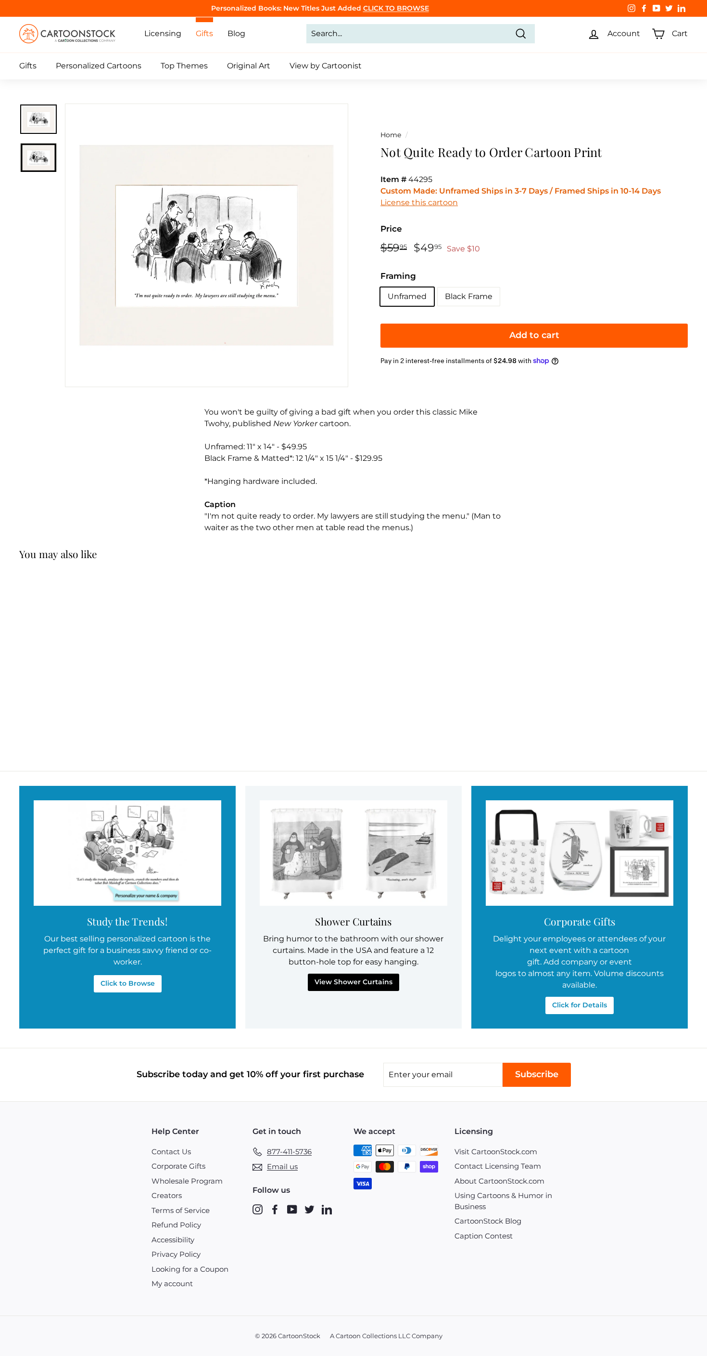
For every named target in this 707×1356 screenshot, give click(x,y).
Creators (167, 1195)
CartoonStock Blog (487, 1221)
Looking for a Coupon (190, 1269)
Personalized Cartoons (98, 65)
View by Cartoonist (326, 65)
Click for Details (579, 1005)
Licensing (162, 33)
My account (172, 1283)
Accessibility (173, 1239)
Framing (398, 276)
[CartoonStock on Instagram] (257, 1208)
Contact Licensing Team (497, 1166)
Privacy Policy (176, 1254)
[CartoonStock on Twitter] (309, 1208)
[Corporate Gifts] (579, 853)
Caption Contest (483, 1235)
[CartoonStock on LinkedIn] (327, 1208)
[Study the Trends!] (127, 853)
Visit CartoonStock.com (495, 1151)
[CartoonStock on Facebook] (275, 1208)
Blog (236, 33)
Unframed (407, 296)
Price (391, 229)
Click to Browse (128, 983)
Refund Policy (176, 1224)
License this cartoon (419, 202)
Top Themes (184, 65)
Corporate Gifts (178, 1166)
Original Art (248, 65)
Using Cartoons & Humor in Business (503, 1201)
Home (390, 135)
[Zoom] (206, 245)
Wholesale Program (187, 1181)
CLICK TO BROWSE (396, 8)
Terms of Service (181, 1210)
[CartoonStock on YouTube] (292, 1208)
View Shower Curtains (353, 982)
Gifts (28, 65)
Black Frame (468, 296)
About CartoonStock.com (499, 1181)
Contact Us (171, 1151)
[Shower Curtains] (353, 853)
